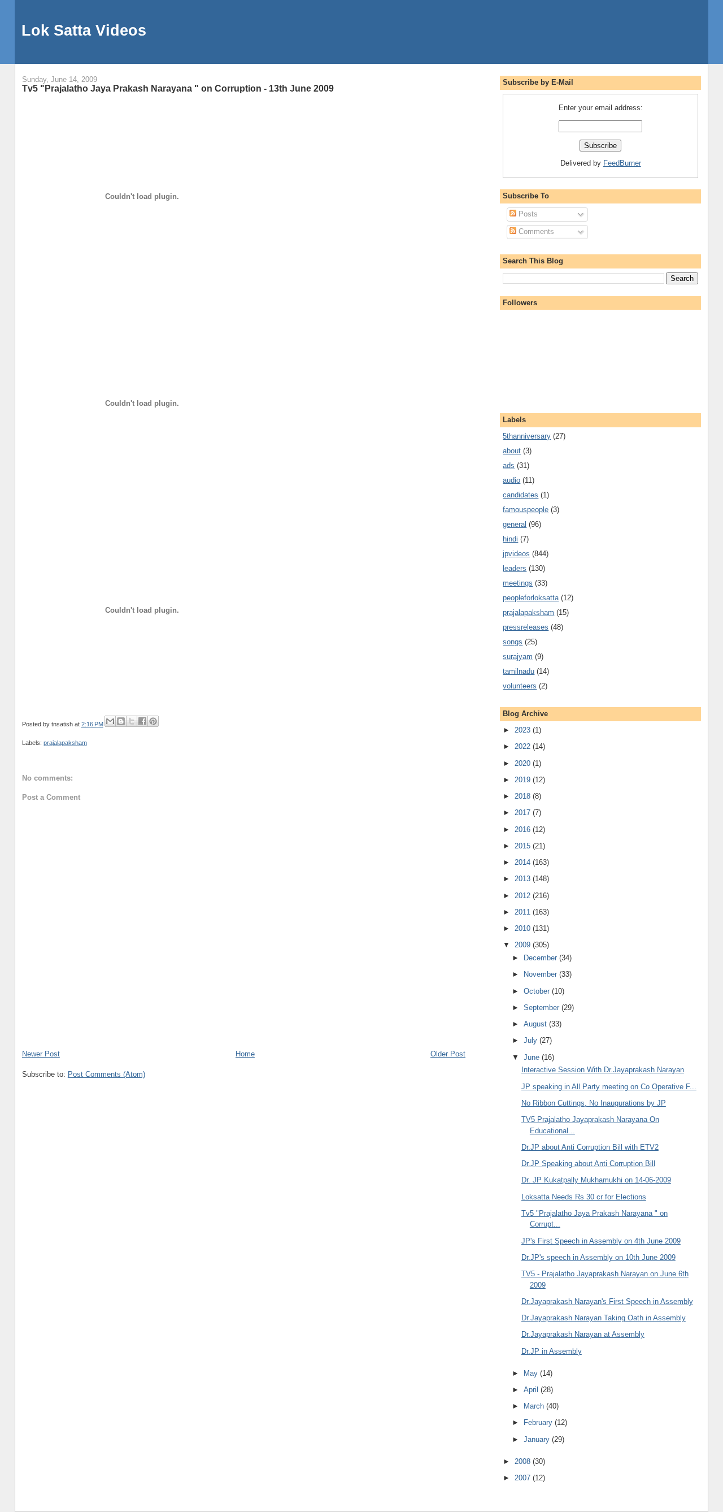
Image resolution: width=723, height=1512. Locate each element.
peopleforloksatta (531, 597)
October (538, 991)
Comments (535, 231)
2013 (524, 878)
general (514, 524)
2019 (524, 780)
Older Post (447, 1054)
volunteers (520, 686)
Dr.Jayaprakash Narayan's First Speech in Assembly (607, 1301)
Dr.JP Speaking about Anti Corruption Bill (588, 1163)
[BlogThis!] (121, 721)
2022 (524, 746)
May (532, 1373)
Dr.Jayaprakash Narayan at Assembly (582, 1334)
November (541, 974)
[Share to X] (131, 721)
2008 (524, 1461)
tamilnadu (518, 671)
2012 (524, 895)
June (533, 1057)
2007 (524, 1478)
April (532, 1389)
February (539, 1422)
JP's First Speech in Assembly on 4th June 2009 (601, 1241)
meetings (518, 583)
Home (245, 1054)
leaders (514, 568)
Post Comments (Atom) (106, 1074)
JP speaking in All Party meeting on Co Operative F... (608, 1086)
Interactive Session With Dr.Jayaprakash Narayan (602, 1069)
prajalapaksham (65, 742)
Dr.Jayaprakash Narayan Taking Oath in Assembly (603, 1318)
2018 (524, 796)
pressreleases (525, 627)
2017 (524, 812)
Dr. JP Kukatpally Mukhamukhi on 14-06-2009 (596, 1180)
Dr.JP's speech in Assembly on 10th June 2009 (598, 1257)
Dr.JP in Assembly (551, 1351)
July (531, 1040)
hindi (510, 539)
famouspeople (525, 509)
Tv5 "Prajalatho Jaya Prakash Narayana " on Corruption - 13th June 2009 (178, 88)
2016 (524, 829)
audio (511, 480)
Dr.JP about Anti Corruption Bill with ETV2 (590, 1147)
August (536, 1024)
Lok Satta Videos (83, 30)
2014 (524, 862)
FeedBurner (622, 163)
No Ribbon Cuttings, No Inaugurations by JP (593, 1103)
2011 (524, 912)
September (542, 1007)
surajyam (518, 656)
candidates (520, 495)
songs (512, 642)
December (541, 958)
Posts (527, 214)
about (512, 451)
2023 (524, 730)
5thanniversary (527, 436)
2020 (524, 763)
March (535, 1406)
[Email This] (110, 721)
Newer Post (41, 1054)
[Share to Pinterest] (153, 721)
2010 (524, 928)
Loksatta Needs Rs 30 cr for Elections (583, 1197)
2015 (524, 846)
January (538, 1439)
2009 (524, 945)
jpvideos (516, 553)
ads (509, 465)
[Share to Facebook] (142, 721)
